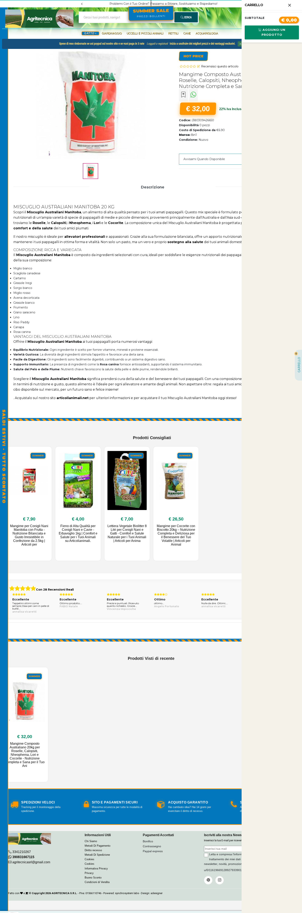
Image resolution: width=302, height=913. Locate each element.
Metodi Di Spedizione (97, 854)
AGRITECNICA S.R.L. (64, 893)
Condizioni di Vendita (97, 882)
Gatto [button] (89, 33)
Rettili (173, 33)
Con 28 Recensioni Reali (55, 589)
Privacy (89, 873)
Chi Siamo (91, 841)
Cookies (89, 859)
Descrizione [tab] (152, 187)
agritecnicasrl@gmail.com (31, 862)
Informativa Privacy (96, 868)
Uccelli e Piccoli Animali (145, 33)
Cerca (187, 17)
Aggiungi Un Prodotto (273, 32)
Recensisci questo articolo (220, 66)
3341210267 (21, 852)
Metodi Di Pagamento (97, 845)
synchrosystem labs (127, 893)
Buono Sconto (93, 877)
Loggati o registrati (157, 43)
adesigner (157, 893)
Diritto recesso (93, 850)
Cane (187, 33)
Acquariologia (207, 33)
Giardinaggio (112, 33)
